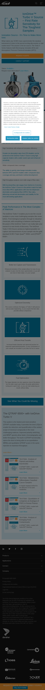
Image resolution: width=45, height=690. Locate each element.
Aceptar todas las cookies (30, 138)
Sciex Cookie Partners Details (11, 127)
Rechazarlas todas (12, 138)
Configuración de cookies (22, 132)
